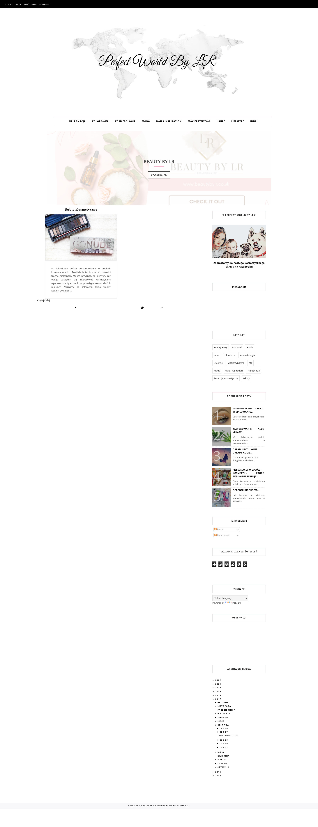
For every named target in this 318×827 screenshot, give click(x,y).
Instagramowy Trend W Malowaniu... (248, 410)
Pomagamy (45, 4)
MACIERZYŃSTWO (199, 121)
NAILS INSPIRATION (169, 121)
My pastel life (181, 806)
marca (222, 759)
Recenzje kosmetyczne (226, 378)
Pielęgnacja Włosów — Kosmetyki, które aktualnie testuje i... (248, 473)
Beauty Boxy (220, 347)
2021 (218, 684)
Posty (220, 529)
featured (237, 347)
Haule (249, 347)
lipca (221, 721)
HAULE (221, 121)
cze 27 (224, 732)
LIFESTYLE (237, 121)
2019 (218, 691)
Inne (216, 355)
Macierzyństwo (235, 362)
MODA (146, 121)
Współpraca (30, 4)
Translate (236, 602)
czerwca (224, 725)
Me (250, 362)
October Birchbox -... (246, 490)
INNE (253, 121)
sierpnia (224, 717)
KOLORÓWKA (100, 121)
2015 (218, 775)
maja (221, 752)
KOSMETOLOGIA (125, 121)
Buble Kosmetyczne (81, 209)
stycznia (224, 767)
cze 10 (224, 743)
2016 (218, 772)
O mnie (9, 4)
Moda (217, 370)
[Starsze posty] (162, 307)
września (224, 713)
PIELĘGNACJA (77, 121)
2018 (218, 695)
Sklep (18, 4)
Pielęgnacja (254, 370)
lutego (223, 763)
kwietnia (224, 756)
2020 (218, 687)
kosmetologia (247, 355)
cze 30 (224, 728)
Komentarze (223, 535)
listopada (225, 706)
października (227, 710)
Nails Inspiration (234, 370)
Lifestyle (218, 362)
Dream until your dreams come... (245, 451)
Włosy (246, 378)
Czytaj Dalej (43, 300)
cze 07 (224, 747)
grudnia (224, 702)
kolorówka (229, 355)
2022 (218, 680)
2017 (218, 699)
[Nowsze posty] (75, 307)
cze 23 (224, 740)
